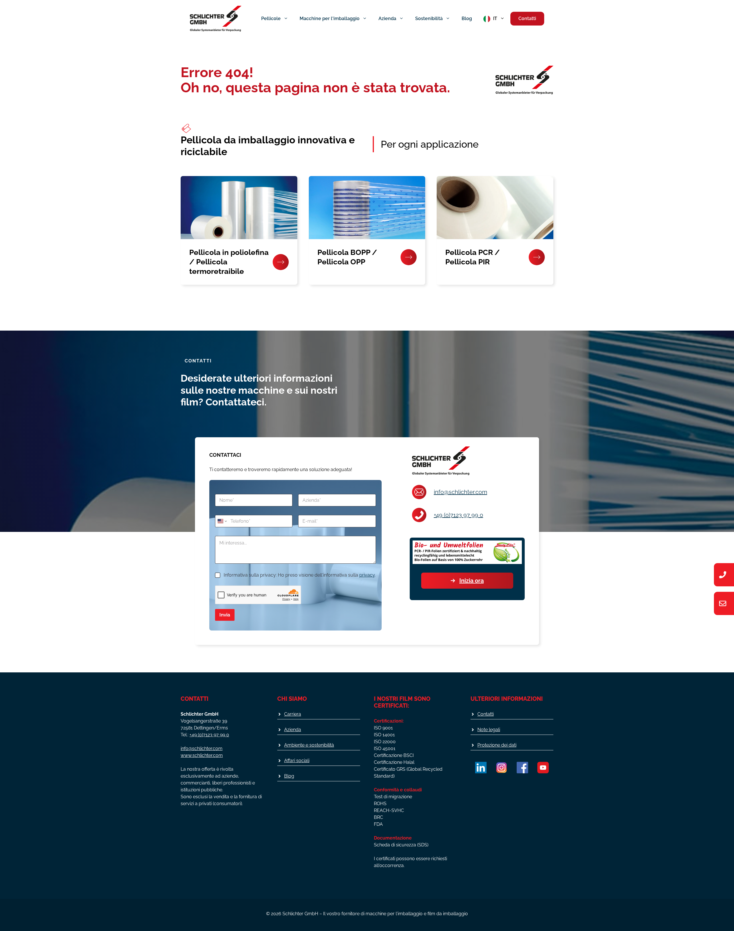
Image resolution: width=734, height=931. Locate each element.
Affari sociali (296, 760)
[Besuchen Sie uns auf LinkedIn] (481, 767)
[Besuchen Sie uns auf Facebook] (522, 767)
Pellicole (271, 18)
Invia (224, 615)
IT (495, 18)
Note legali (488, 729)
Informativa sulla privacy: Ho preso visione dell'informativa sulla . (300, 575)
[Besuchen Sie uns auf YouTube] (543, 767)
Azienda (387, 18)
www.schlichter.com (202, 755)
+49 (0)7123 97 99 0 (458, 515)
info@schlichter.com (460, 492)
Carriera (292, 714)
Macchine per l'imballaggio (330, 18)
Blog (467, 18)
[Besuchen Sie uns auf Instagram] (501, 767)
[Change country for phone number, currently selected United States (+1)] (222, 521)
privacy (367, 575)
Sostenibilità (429, 18)
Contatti (527, 18)
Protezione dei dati (496, 745)
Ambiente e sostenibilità (309, 745)
